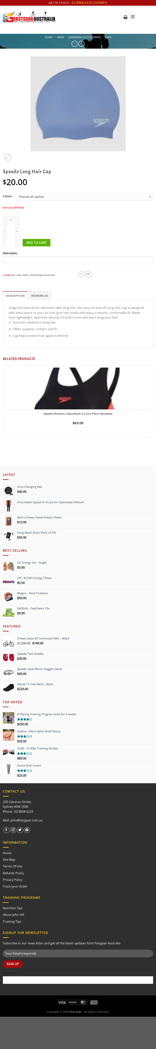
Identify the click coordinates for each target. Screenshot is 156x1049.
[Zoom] (8, 157)
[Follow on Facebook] (6, 830)
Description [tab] (15, 295)
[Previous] (4, 446)
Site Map (9, 860)
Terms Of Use (12, 866)
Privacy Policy (12, 880)
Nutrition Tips (13, 908)
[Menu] (132, 17)
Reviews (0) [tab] (39, 295)
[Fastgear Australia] (29, 16)
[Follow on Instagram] (13, 830)
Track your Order (15, 886)
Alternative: (10, 253)
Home (49, 37)
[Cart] (125, 17)
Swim (60, 37)
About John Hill (13, 915)
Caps (108, 37)
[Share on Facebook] (81, 274)
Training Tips (12, 921)
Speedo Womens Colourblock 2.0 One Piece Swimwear (78, 413)
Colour (7, 196)
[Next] (17, 155)
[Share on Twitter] (88, 274)
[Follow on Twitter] (20, 830)
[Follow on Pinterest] (27, 830)
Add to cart (36, 242)
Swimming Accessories (84, 37)
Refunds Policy (13, 873)
